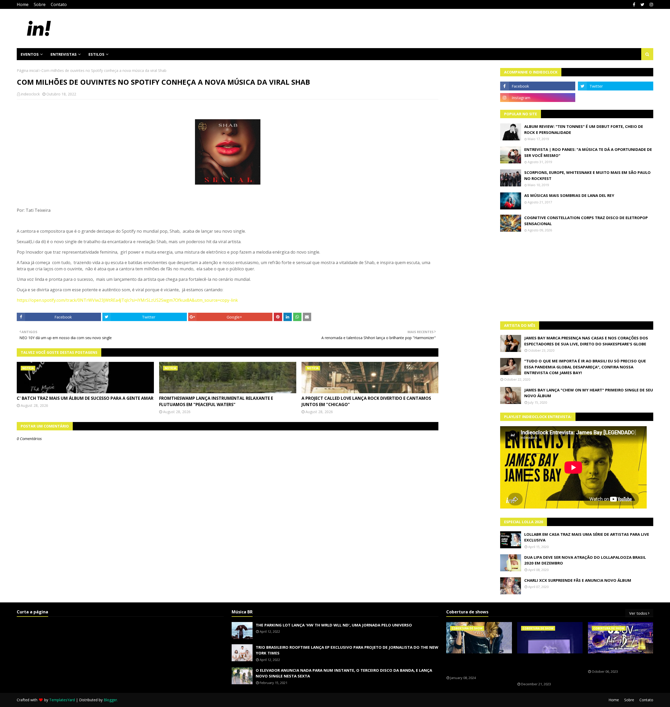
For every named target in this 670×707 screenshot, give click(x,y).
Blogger (110, 699)
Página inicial (27, 70)
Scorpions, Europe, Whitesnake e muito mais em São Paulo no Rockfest (587, 175)
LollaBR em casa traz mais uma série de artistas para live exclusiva (586, 537)
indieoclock (30, 94)
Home (23, 4)
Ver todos (638, 613)
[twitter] (642, 4)
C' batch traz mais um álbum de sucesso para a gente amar (85, 398)
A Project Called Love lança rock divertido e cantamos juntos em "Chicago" (366, 401)
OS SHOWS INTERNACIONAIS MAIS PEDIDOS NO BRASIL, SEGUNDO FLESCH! (475, 664)
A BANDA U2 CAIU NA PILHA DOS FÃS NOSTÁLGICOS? (616, 661)
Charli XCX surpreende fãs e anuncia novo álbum (577, 580)
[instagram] (650, 4)
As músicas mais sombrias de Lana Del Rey (569, 195)
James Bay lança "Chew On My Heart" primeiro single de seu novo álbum (588, 392)
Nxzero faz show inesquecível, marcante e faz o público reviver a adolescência (546, 667)
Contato (59, 4)
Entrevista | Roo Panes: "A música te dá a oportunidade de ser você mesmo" (588, 152)
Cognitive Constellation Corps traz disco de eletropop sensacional (586, 220)
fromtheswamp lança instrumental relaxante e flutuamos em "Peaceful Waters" (216, 401)
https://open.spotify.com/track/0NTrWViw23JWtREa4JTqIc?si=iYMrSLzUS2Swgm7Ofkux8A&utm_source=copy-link (127, 300)
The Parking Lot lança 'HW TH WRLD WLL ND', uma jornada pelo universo (334, 625)
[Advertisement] (577, 276)
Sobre (40, 4)
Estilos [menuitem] (96, 54)
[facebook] (634, 4)
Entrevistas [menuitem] (64, 54)
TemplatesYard (62, 699)
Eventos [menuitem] (30, 54)
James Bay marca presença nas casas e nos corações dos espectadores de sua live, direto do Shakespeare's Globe (586, 340)
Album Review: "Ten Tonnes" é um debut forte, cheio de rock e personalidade (583, 129)
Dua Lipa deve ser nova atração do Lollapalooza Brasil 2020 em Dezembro (585, 560)
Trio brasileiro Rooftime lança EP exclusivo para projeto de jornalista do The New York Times (347, 650)
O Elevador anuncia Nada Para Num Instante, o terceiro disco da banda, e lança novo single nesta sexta (344, 673)
